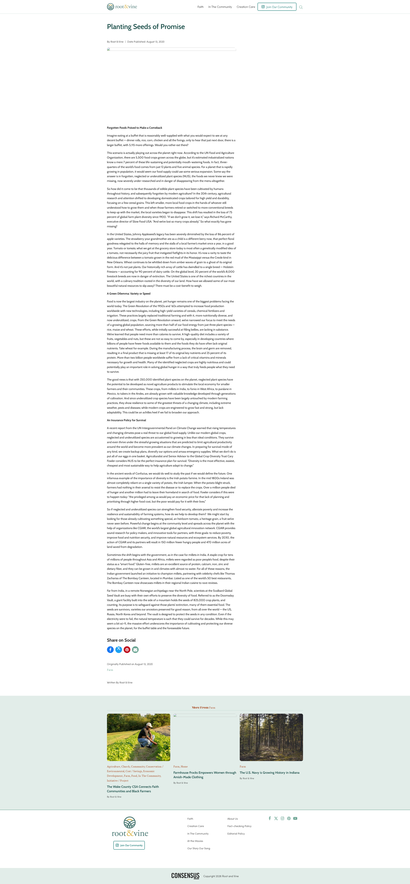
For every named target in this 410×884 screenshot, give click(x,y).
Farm (110, 670)
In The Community (198, 833)
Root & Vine (117, 41)
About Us (232, 818)
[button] (300, 7)
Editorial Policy (236, 833)
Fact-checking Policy (239, 826)
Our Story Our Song (198, 848)
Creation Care (195, 826)
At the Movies (195, 841)
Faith (190, 818)
